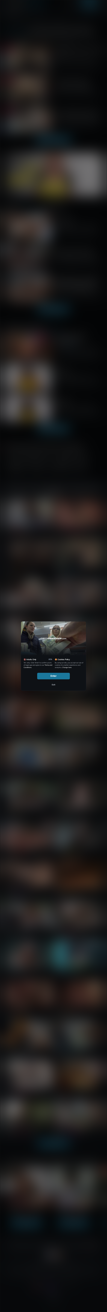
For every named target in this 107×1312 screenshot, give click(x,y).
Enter (53, 676)
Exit (53, 685)
